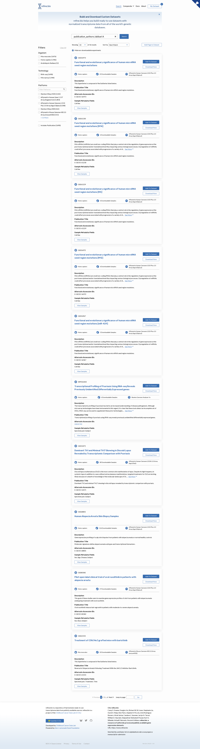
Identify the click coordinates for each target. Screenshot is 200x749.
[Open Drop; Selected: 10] (82, 45)
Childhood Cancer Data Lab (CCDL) (68, 713)
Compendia (127, 6)
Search (118, 6)
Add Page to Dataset (151, 45)
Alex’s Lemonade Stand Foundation (67, 728)
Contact (86, 744)
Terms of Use (76, 744)
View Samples (82, 108)
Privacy (66, 744)
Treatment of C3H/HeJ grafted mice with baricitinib (100, 640)
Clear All (63, 48)
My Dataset (154, 6)
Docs (138, 6)
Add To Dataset (151, 62)
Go (138, 697)
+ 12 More (44, 118)
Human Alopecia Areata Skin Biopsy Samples (96, 516)
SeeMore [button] (128, 149)
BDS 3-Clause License (53, 744)
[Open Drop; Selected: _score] (118, 45)
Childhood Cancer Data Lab (66, 725)
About (143, 6)
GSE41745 (78, 424)
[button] (115, 36)
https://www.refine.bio (120, 728)
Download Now (151, 67)
